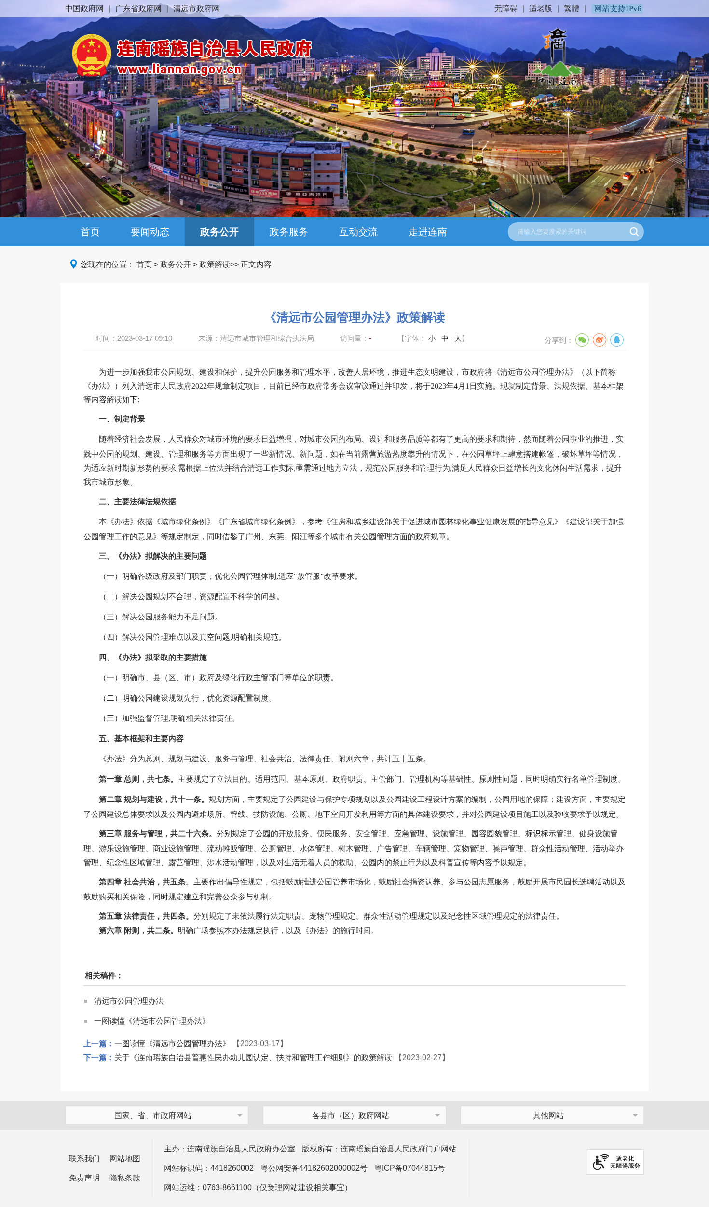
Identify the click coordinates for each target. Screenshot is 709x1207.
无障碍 (506, 8)
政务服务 (289, 231)
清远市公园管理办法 (129, 1001)
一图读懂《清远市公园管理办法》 (152, 1021)
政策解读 (214, 264)
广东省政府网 (138, 8)
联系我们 (84, 1158)
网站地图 (124, 1158)
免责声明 (84, 1178)
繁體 (571, 8)
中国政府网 (84, 8)
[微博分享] (599, 340)
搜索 (634, 231)
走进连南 (428, 231)
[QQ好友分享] (617, 340)
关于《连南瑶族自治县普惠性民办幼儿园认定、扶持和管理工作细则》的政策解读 (253, 1057)
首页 (90, 231)
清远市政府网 (196, 8)
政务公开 (219, 231)
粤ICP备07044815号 (409, 1168)
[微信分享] (582, 340)
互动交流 (358, 231)
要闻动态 (150, 231)
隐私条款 (124, 1178)
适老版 (540, 8)
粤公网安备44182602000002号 (314, 1168)
